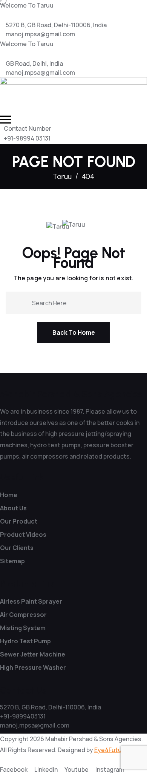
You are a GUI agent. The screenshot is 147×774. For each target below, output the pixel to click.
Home (8, 495)
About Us (13, 508)
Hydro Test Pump (25, 641)
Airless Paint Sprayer (31, 601)
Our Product (18, 521)
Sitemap (12, 561)
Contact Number (27, 128)
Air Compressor (23, 614)
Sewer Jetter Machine (32, 654)
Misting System (23, 628)
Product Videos (23, 534)
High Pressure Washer (33, 667)
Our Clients (17, 548)
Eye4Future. (111, 750)
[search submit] (21, 302)
